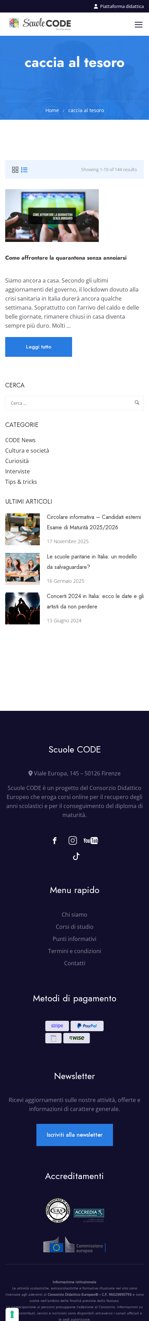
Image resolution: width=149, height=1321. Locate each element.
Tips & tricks (21, 482)
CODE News (20, 440)
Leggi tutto (39, 350)
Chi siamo (74, 914)
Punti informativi (74, 939)
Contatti (74, 963)
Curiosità (17, 461)
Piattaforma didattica (122, 6)
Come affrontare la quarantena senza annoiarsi (65, 258)
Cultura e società (27, 450)
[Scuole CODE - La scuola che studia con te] (40, 24)
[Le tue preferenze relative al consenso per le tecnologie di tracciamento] (12, 1314)
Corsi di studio (75, 927)
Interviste (17, 471)
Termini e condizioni (74, 951)
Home (52, 110)
